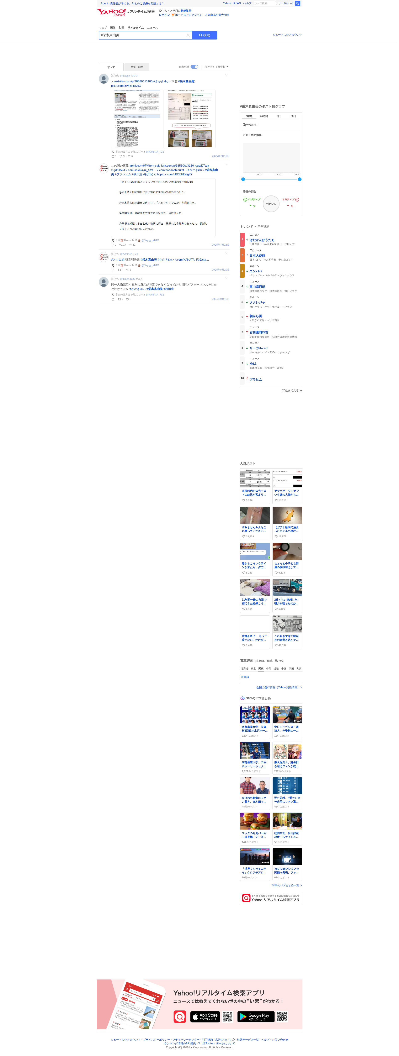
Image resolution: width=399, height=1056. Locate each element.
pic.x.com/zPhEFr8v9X (126, 85)
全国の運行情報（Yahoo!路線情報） (278, 687)
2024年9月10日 (221, 299)
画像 (113, 27)
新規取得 (186, 10)
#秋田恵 (137, 174)
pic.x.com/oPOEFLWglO (176, 174)
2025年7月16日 (221, 245)
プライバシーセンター (186, 1039)
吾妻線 (245, 677)
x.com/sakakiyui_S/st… (141, 170)
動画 (121, 27)
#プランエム (123, 174)
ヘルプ (247, 3)
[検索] (297, 3)
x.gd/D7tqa (202, 165)
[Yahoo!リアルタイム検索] (127, 10)
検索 (206, 35)
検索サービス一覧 (248, 1039)
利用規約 (207, 1039)
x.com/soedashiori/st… (172, 170)
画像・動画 (137, 67)
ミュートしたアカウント (287, 34)
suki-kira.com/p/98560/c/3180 (133, 81)
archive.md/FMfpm (141, 165)
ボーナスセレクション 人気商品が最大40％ (202, 14)
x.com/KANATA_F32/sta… (192, 259)
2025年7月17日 (221, 156)
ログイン (164, 14)
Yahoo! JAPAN (232, 3)
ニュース (152, 27)
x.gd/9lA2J (118, 170)
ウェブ (103, 27)
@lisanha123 (127, 278)
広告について (223, 1039)
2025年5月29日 (221, 269)
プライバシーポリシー (156, 1039)
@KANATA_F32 (155, 151)
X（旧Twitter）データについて (216, 1043)
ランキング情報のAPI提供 (180, 1043)
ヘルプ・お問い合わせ (274, 1039)
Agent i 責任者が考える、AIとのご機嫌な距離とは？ (132, 3)
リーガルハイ (285, 3)
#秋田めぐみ (151, 174)
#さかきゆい (161, 81)
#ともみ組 (117, 259)
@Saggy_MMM (129, 75)
